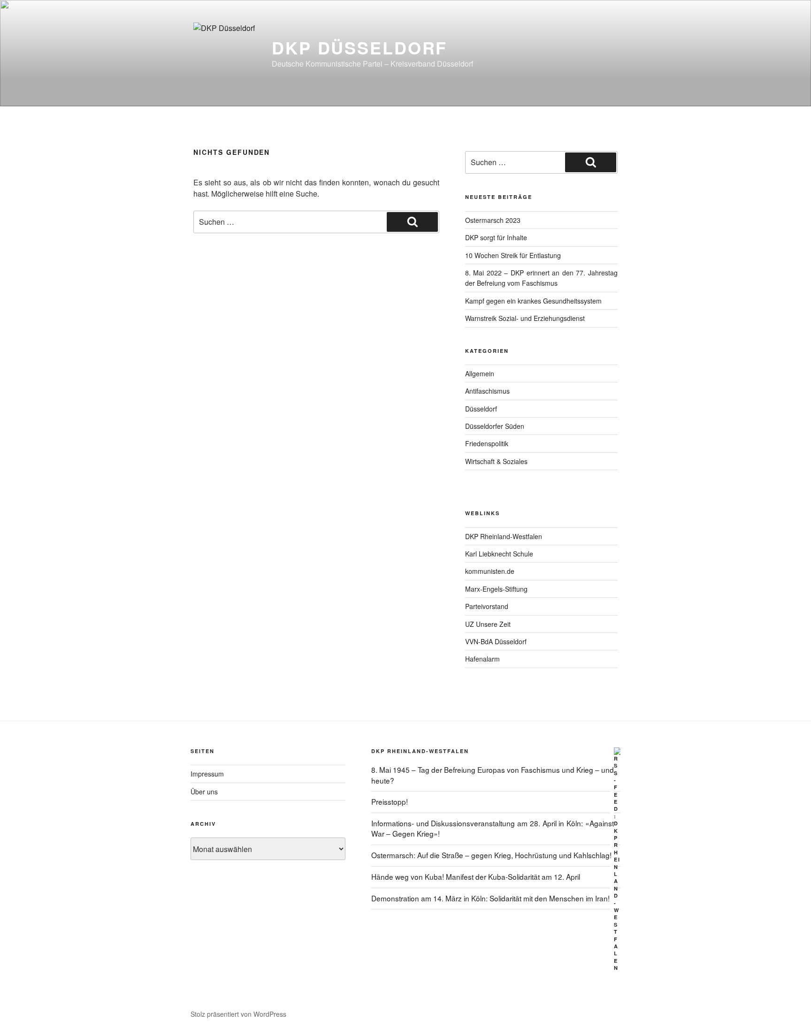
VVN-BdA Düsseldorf (496, 641)
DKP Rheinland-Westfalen (503, 536)
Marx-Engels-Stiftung (496, 589)
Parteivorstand (486, 606)
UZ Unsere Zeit (488, 624)
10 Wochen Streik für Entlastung (513, 255)
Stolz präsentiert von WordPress (238, 1014)
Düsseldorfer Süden (494, 426)
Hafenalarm (482, 658)
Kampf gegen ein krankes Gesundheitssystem (533, 300)
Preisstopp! (389, 801)
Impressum (207, 773)
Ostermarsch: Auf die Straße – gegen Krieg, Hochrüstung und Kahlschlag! (491, 855)
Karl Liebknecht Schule (499, 553)
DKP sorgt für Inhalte (496, 237)
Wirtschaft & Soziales (496, 461)
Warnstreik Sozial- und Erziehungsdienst (525, 318)
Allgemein (479, 373)
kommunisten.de (489, 571)
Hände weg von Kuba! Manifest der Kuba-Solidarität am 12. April (475, 876)
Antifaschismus (487, 391)
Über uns (204, 791)
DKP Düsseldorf (359, 47)
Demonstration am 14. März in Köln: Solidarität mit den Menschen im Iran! (490, 898)
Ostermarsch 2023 (492, 220)
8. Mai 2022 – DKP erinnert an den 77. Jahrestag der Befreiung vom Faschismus (541, 278)
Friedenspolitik (486, 443)
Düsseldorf (481, 408)
